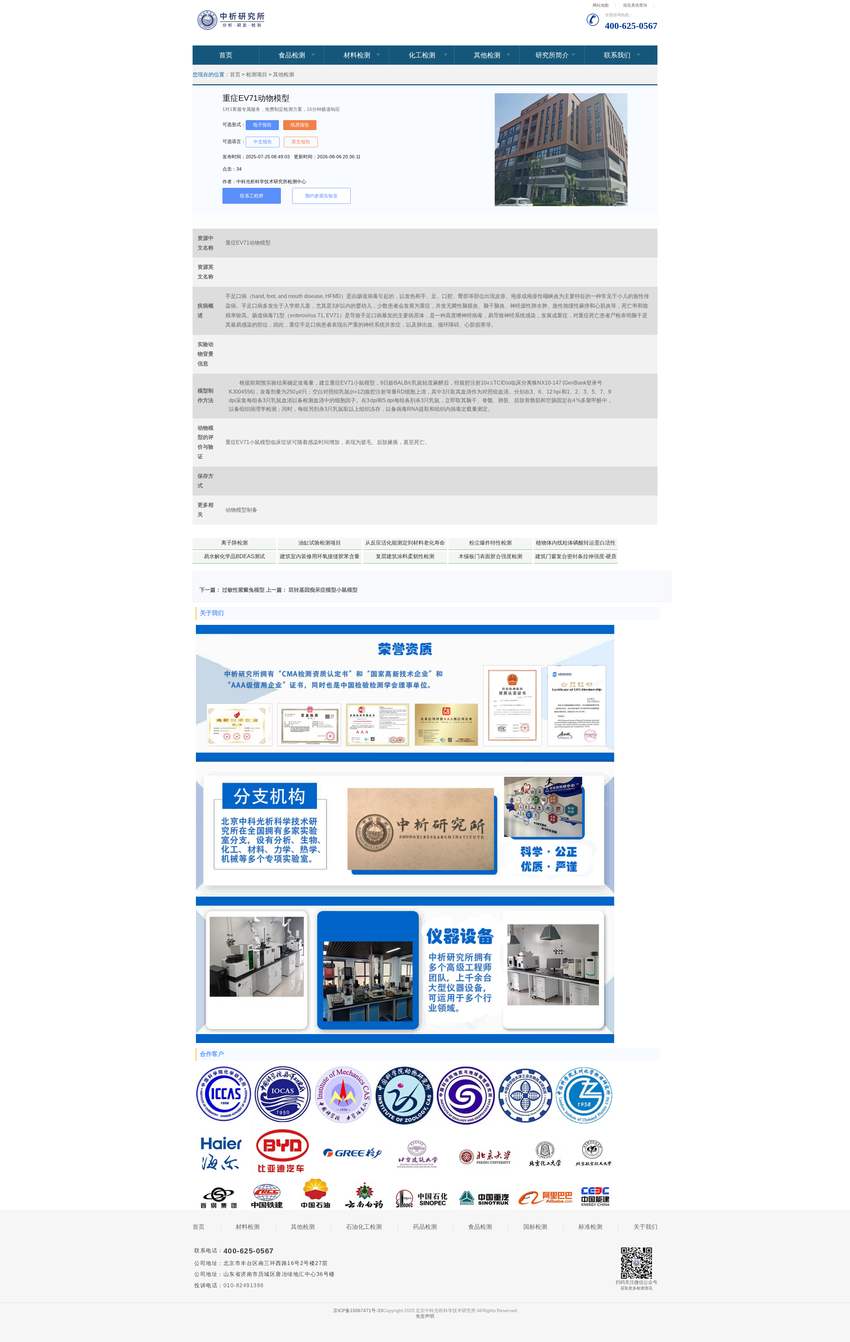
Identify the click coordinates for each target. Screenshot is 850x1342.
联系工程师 (251, 195)
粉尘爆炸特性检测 (490, 543)
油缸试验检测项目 (319, 543)
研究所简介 (552, 55)
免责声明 (425, 1316)
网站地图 (601, 5)
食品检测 (292, 55)
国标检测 (535, 1227)
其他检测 (487, 55)
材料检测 (357, 55)
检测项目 (256, 74)
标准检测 (590, 1227)
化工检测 (422, 55)
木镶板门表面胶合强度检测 (490, 556)
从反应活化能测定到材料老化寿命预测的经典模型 (405, 545)
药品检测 (425, 1227)
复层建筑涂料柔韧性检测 (405, 556)
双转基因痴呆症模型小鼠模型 (323, 590)
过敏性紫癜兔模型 (243, 590)
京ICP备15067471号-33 (358, 1310)
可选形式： (234, 124)
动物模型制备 (241, 510)
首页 (225, 55)
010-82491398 (243, 1285)
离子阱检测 (234, 543)
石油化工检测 (364, 1227)
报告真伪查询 (635, 5)
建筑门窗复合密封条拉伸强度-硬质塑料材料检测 (576, 558)
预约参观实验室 (321, 195)
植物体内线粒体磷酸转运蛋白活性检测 (576, 545)
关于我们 (645, 1227)
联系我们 (617, 55)
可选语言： (234, 141)
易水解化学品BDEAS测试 (234, 556)
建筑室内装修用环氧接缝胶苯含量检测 (320, 558)
